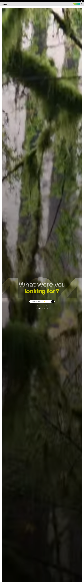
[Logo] (4, 3)
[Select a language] (81, 1)
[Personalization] (81, 4)
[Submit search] (79, 1)
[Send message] (52, 301)
